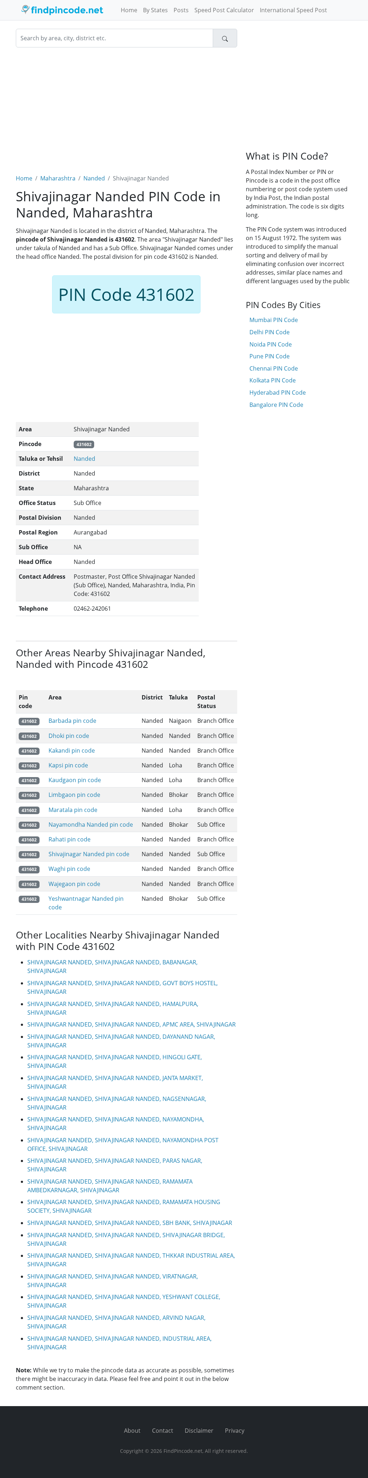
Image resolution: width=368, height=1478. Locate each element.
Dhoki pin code (69, 736)
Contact (162, 1431)
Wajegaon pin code (74, 884)
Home (129, 10)
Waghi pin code (69, 869)
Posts (181, 10)
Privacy (234, 1431)
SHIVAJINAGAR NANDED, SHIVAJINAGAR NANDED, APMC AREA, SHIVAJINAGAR (131, 1024)
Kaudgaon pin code (75, 780)
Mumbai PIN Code (273, 320)
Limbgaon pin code (74, 795)
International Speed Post (293, 10)
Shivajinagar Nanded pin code (89, 854)
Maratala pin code (73, 810)
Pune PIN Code (269, 356)
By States (155, 10)
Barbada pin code (72, 721)
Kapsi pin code (68, 765)
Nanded (94, 178)
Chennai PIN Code (273, 368)
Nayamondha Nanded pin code (91, 824)
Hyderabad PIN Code (277, 392)
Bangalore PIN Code (276, 405)
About (132, 1431)
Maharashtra (57, 178)
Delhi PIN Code (269, 332)
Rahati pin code (70, 839)
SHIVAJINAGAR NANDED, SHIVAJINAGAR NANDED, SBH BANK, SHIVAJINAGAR (129, 1223)
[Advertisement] (126, 106)
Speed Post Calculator (224, 10)
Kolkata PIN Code (272, 380)
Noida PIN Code (270, 344)
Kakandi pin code (72, 750)
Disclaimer (199, 1431)
